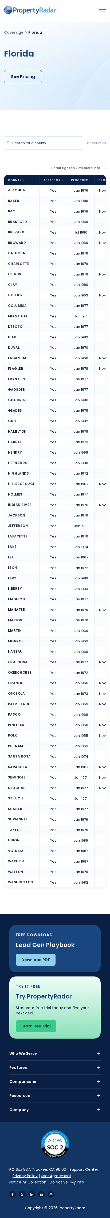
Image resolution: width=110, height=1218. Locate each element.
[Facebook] (12, 1194)
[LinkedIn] (32, 1194)
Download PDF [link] (35, 959)
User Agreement (56, 1175)
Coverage (13, 32)
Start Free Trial (36, 1026)
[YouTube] (41, 1194)
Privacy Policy (25, 1175)
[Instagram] (51, 1194)
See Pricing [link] (23, 77)
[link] (30, 10)
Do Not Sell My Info (67, 1182)
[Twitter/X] (22, 1194)
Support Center (83, 1169)
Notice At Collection (27, 1182)
